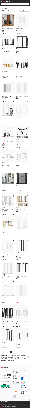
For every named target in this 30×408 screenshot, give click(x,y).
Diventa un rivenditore (16, 370)
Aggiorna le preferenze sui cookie (16, 381)
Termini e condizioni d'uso (16, 378)
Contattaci (14, 369)
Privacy (14, 377)
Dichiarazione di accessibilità (16, 382)
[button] (1, 406)
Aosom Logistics (15, 371)
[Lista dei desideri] (21, 1)
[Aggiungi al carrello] (13, 33)
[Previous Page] (9, 352)
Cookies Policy (14, 379)
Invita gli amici (23, 370)
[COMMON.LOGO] (6, 1)
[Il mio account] (24, 1)
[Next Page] (21, 352)
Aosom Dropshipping (15, 372)
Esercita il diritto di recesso (24, 369)
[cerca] (28, 4)
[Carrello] (28, 1)
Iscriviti (9, 375)
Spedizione (14, 375)
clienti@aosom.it (7, 401)
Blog (21, 374)
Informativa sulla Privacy (5, 379)
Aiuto (13, 383)
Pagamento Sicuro (24, 387)
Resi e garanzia (15, 376)
